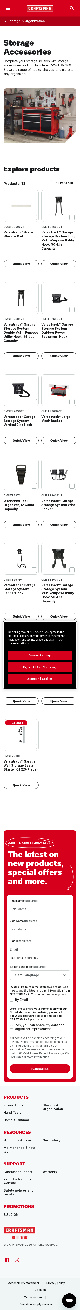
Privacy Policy (19, 1041)
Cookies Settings (40, 655)
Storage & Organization (26, 21)
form (35, 1045)
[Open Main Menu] (8, 8)
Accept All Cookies (39, 678)
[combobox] (40, 975)
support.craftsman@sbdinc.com (31, 1049)
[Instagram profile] (16, 1259)
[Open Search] (72, 8)
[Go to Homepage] (40, 8)
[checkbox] (34, 217)
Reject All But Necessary (40, 667)
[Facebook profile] (7, 1259)
